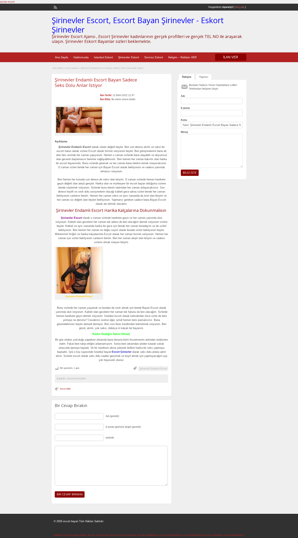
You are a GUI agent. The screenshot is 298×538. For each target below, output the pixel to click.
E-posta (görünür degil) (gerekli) (123, 426)
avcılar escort (7, 1)
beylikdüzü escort (155, 535)
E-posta (185, 108)
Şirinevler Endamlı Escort (153, 368)
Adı (183, 96)
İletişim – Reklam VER (182, 57)
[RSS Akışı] (55, 7)
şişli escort (102, 535)
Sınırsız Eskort (153, 57)
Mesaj (184, 132)
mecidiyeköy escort (178, 535)
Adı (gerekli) (112, 416)
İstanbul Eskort (103, 57)
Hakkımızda (81, 57)
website (110, 437)
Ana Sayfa (61, 57)
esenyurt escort (135, 535)
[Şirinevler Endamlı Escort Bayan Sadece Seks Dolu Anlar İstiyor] (79, 120)
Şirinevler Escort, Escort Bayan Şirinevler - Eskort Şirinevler (138, 25)
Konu (184, 120)
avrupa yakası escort (82, 535)
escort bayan (71, 68)
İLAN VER (230, 57)
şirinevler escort (221, 535)
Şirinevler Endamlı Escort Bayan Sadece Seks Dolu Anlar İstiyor (96, 82)
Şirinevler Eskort (128, 57)
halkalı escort (62, 535)
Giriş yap (239, 7)
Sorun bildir (65, 389)
